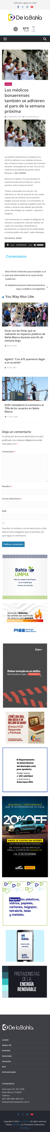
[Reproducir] (8, 245)
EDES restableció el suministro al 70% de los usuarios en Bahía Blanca (24, 408)
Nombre (7, 486)
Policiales (6, 1050)
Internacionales (9, 1072)
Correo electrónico (12, 498)
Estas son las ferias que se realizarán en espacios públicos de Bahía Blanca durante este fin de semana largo (25, 335)
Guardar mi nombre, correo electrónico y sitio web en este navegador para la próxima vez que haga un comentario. (24, 532)
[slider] (40, 244)
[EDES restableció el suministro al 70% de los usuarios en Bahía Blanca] (25, 378)
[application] (25, 244)
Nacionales (7, 1056)
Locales (8, 84)
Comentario (8, 451)
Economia (6, 1061)
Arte (4, 1066)
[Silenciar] (35, 245)
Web (4, 511)
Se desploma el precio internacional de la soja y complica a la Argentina (25, 287)
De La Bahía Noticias (31, 117)
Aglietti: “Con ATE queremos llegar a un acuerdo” (25, 360)
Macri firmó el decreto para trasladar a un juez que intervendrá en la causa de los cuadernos (25, 275)
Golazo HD (6, 1045)
